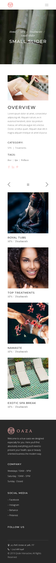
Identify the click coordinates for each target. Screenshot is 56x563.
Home (13, 31)
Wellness (25, 160)
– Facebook (13, 499)
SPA (22, 31)
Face (10, 160)
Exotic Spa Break (22, 403)
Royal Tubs (17, 237)
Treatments (35, 31)
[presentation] (15, 87)
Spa (16, 160)
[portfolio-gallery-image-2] (28, 87)
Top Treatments (21, 292)
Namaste (15, 348)
